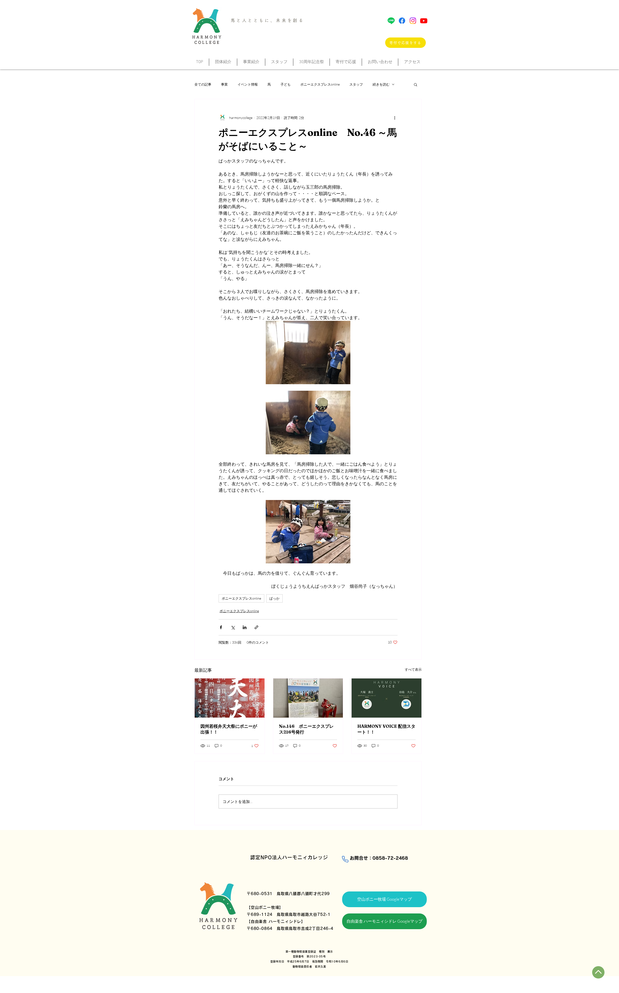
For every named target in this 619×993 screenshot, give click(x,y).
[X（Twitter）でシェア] (232, 627)
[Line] (391, 20)
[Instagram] (413, 20)
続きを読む (381, 84)
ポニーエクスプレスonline (320, 84)
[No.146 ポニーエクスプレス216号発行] (308, 698)
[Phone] (345, 859)
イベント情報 (247, 84)
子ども (285, 84)
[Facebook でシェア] (221, 627)
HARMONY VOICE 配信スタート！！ (386, 729)
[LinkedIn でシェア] (244, 627)
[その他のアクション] (395, 117)
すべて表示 (413, 669)
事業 (224, 84)
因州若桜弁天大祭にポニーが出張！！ (228, 729)
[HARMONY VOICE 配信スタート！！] (386, 698)
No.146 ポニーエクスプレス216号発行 (306, 729)
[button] (415, 84)
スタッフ (356, 84)
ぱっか (274, 598)
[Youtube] (424, 20)
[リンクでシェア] (256, 627)
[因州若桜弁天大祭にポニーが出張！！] (230, 698)
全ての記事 (202, 84)
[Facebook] (402, 20)
